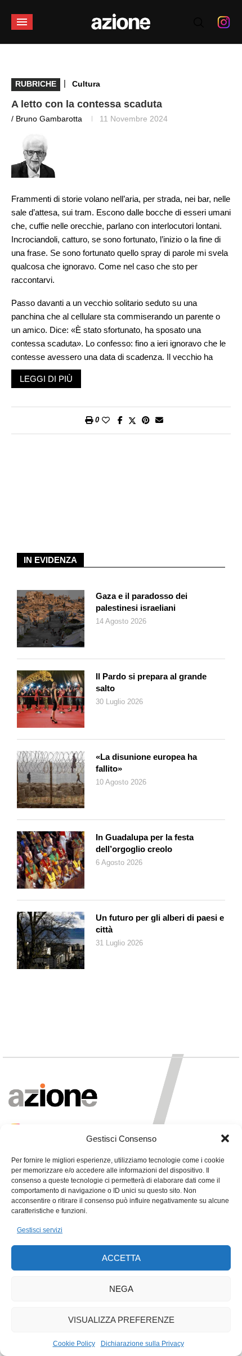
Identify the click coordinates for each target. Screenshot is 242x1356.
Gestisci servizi (39, 1230)
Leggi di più (46, 379)
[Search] (198, 22)
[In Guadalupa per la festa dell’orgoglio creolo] (50, 860)
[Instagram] (224, 22)
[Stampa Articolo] (89, 420)
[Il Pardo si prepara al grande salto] (50, 699)
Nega (121, 1289)
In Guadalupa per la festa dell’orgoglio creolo (145, 843)
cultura (86, 83)
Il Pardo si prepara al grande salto (151, 682)
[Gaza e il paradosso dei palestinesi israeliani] (50, 618)
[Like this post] (106, 420)
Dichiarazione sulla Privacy (142, 1344)
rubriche (35, 83)
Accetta (121, 1258)
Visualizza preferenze (121, 1320)
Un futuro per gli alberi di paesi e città (160, 923)
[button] (225, 1138)
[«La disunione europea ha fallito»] (50, 779)
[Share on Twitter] (132, 420)
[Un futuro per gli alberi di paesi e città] (50, 940)
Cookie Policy (74, 1344)
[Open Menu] (22, 22)
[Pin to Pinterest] (146, 420)
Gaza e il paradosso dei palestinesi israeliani (141, 601)
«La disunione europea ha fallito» (146, 762)
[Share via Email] (159, 420)
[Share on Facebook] (120, 420)
